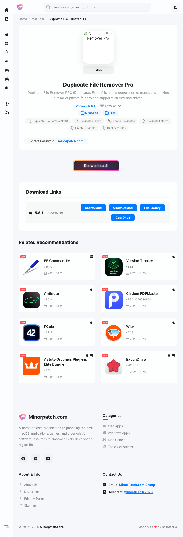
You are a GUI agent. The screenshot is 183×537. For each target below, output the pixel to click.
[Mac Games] (6, 70)
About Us (30, 485)
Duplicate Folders (157, 121)
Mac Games (116, 440)
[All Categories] (6, 112)
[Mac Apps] (6, 34)
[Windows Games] (6, 79)
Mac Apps (115, 426)
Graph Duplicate (85, 128)
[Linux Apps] (6, 52)
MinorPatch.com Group (137, 485)
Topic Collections (120, 447)
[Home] (6, 10)
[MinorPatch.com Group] (35, 458)
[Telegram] (23, 458)
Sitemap (30, 505)
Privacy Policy (34, 498)
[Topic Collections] (6, 19)
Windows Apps (119, 433)
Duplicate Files (116, 128)
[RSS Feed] (48, 458)
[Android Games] (6, 88)
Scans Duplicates (124, 121)
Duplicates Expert (90, 121)
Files (113, 112)
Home (23, 19)
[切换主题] (175, 7)
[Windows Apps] (6, 43)
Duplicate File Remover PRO (50, 121)
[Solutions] (6, 103)
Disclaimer (31, 491)
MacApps (38, 19)
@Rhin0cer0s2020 (138, 492)
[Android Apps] (6, 61)
